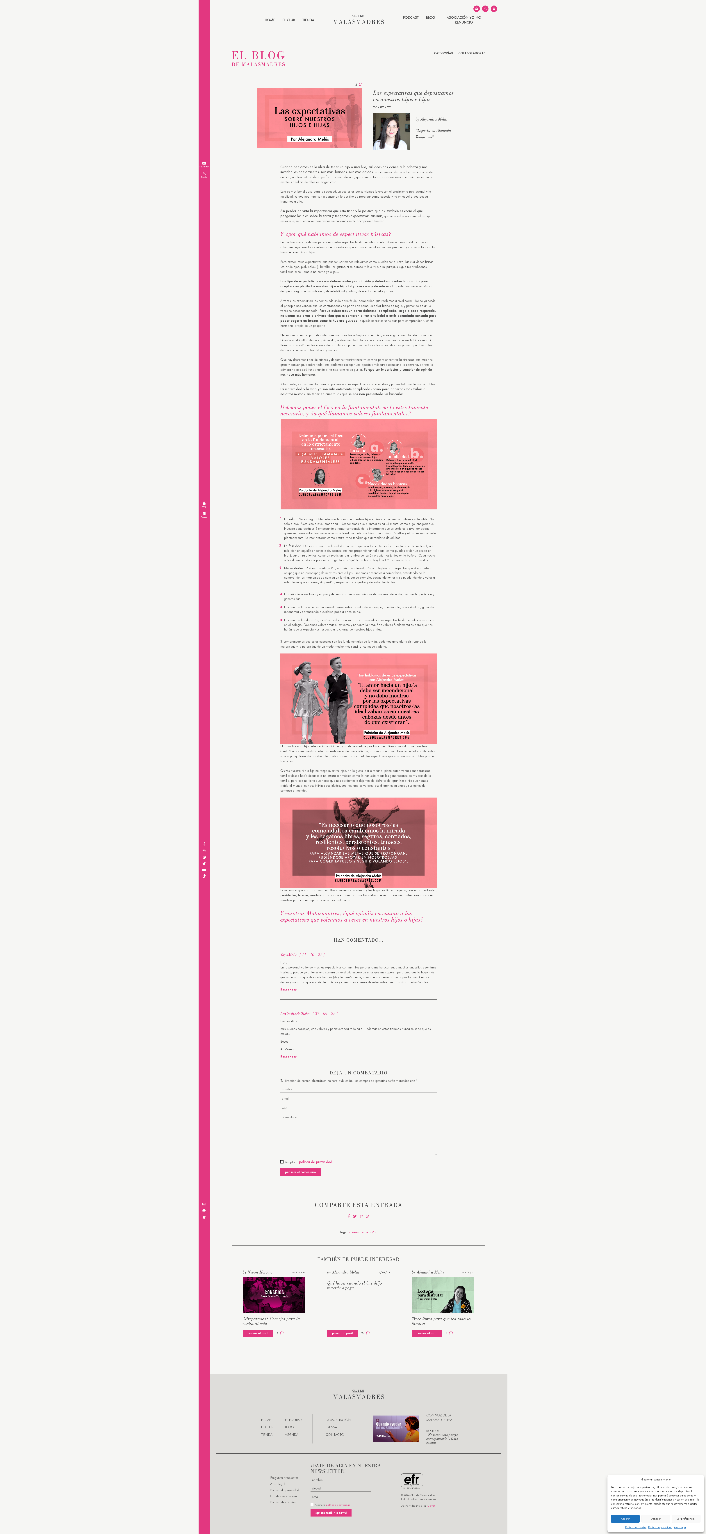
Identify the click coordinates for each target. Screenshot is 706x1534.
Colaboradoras (471, 53)
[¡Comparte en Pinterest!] (361, 1216)
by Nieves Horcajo (257, 1272)
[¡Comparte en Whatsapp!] (367, 1216)
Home (270, 20)
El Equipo (293, 1420)
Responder (288, 989)
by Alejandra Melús (432, 119)
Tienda (308, 20)
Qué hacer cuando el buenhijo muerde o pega (354, 1285)
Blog (430, 17)
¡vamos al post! (257, 1333)
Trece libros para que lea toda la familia (441, 1321)
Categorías (443, 53)
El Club (288, 20)
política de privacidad (338, 1504)
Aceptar (625, 1518)
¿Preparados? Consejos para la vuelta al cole (271, 1321)
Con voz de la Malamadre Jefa (439, 1417)
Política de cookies (635, 1527)
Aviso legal (680, 1527)
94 (362, 1333)
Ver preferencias (686, 1518)
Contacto (335, 1434)
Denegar (656, 1518)
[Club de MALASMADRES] (359, 23)
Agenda (291, 1434)
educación (369, 1232)
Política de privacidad (660, 1527)
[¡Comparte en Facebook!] (349, 1216)
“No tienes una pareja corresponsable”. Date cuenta (442, 1438)
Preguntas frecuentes (284, 1478)
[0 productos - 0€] (494, 9)
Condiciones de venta (284, 1496)
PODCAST (411, 17)
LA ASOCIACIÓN (338, 1420)
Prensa (331, 1427)
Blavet (431, 1505)
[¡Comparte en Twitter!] (355, 1216)
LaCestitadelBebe (295, 1013)
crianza (354, 1232)
